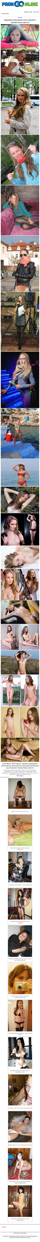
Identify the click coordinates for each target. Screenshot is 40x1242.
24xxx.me (36, 12)
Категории (5, 13)
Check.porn (23, 1233)
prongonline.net (13, 1236)
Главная (3, 1227)
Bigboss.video (28, 12)
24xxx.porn (16, 1233)
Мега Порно (20, 776)
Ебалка (20, 17)
